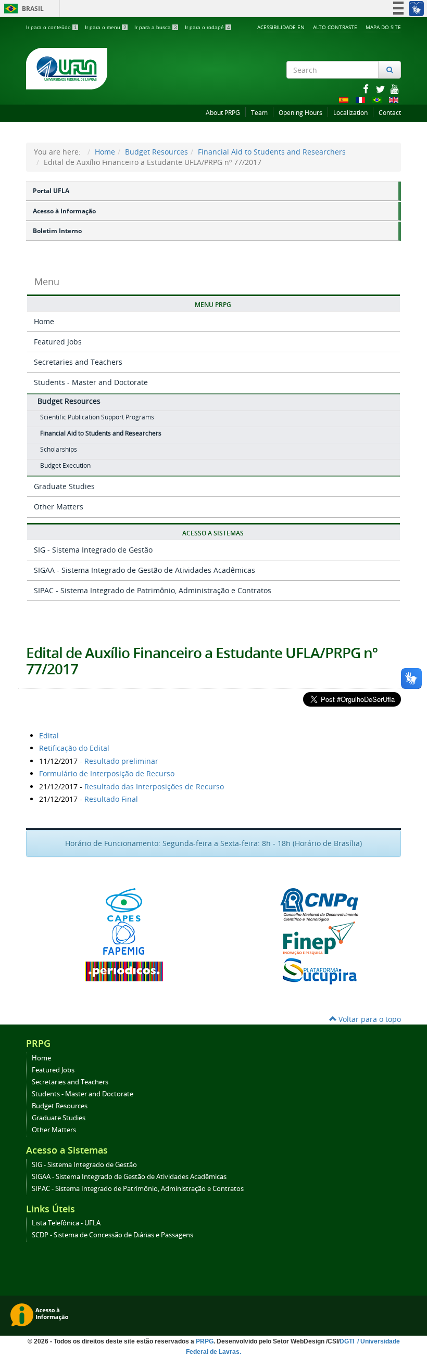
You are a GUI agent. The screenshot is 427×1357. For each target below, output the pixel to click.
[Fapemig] (124, 938)
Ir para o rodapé (207, 27)
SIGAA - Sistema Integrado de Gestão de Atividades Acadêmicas (144, 570)
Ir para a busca (155, 27)
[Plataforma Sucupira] (319, 971)
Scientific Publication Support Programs (97, 417)
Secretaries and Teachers (78, 362)
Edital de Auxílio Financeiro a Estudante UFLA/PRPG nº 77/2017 (202, 660)
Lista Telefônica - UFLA (66, 1223)
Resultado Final (111, 799)
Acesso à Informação (64, 211)
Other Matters (58, 506)
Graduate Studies (64, 486)
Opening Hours (300, 112)
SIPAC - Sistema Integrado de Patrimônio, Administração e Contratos (152, 590)
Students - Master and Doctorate (91, 382)
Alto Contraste (335, 27)
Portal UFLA (51, 190)
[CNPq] (319, 904)
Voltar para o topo (368, 1019)
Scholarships (58, 449)
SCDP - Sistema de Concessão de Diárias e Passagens (112, 1235)
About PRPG (223, 112)
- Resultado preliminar (119, 761)
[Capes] (124, 904)
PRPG (205, 1341)
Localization (350, 112)
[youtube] (394, 89)
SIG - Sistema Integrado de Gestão (93, 550)
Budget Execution (65, 465)
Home (105, 152)
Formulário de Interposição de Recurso (106, 773)
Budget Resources (156, 152)
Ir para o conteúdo (51, 27)
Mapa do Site (383, 27)
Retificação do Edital (74, 748)
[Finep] (319, 938)
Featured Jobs (58, 342)
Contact (390, 112)
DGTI (348, 1341)
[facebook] (366, 89)
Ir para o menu (106, 27)
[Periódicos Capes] (124, 971)
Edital (49, 735)
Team (259, 112)
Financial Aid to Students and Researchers (272, 152)
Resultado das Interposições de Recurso (154, 786)
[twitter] (381, 89)
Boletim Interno (57, 230)
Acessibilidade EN (281, 27)
